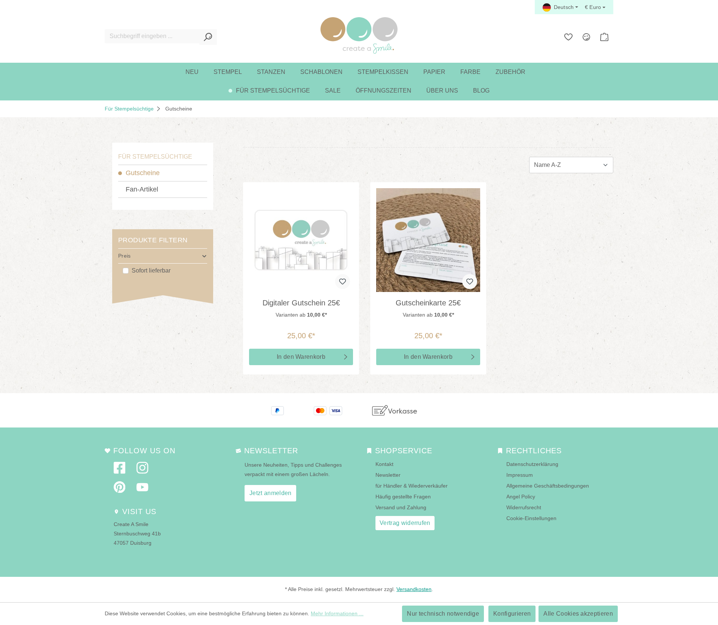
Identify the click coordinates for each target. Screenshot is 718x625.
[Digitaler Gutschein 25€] (301, 240)
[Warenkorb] (604, 37)
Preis (124, 256)
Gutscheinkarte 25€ (428, 303)
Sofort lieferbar (151, 270)
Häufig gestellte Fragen (403, 497)
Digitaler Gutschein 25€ (301, 303)
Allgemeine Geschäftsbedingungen (547, 486)
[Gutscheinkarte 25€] (428, 240)
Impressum (519, 475)
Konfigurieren (512, 613)
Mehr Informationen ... (337, 613)
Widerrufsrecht (523, 507)
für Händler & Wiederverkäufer (411, 486)
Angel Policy (520, 497)
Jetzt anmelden (270, 493)
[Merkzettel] (568, 37)
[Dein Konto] (586, 37)
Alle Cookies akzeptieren (578, 613)
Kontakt (384, 464)
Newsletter (388, 475)
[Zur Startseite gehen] (359, 35)
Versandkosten (414, 589)
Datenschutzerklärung (532, 464)
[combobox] (152, 36)
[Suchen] (208, 37)
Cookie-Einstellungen (531, 518)
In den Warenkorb (301, 357)
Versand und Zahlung (400, 507)
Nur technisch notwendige (443, 613)
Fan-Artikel (142, 189)
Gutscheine (143, 173)
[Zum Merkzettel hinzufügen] (342, 281)
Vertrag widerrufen (405, 523)
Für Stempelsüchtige (155, 156)
